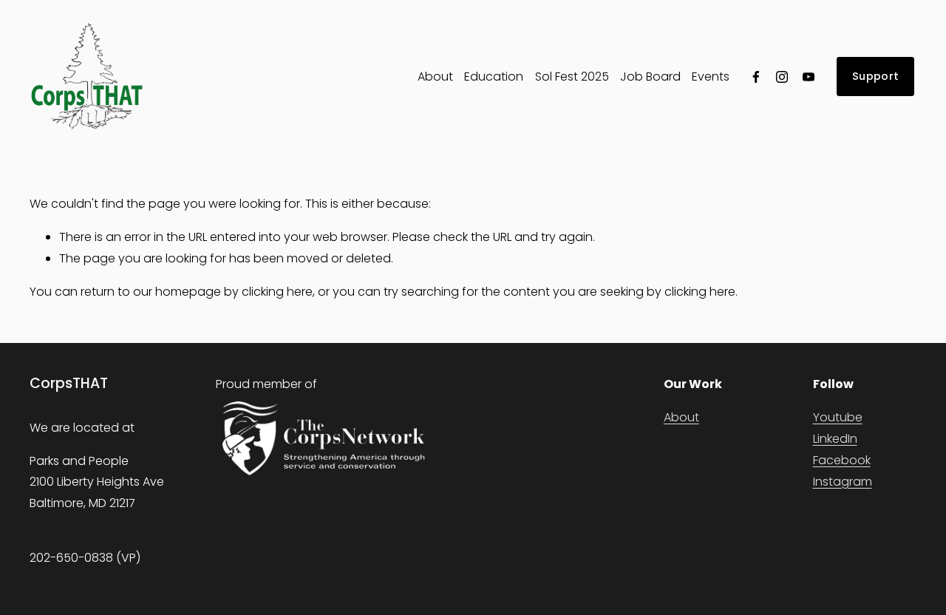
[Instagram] (782, 76)
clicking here (277, 291)
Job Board (650, 76)
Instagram (842, 481)
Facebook (842, 460)
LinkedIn (835, 438)
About (435, 76)
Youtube (837, 417)
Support (875, 76)
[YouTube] (808, 76)
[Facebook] (756, 76)
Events (710, 76)
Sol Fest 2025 (572, 76)
